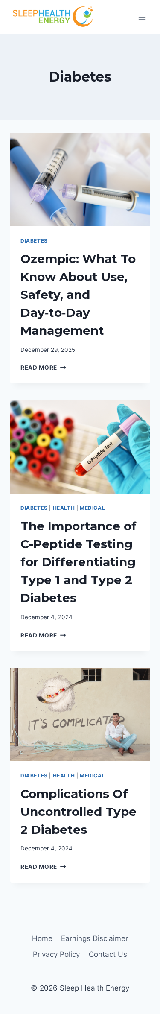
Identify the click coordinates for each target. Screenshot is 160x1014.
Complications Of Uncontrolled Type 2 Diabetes (78, 811)
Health (64, 508)
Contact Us (108, 954)
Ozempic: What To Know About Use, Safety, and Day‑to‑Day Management (78, 294)
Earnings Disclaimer (94, 938)
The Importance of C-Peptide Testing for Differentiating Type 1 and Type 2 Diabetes (78, 562)
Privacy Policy (56, 954)
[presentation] (80, 179)
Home (42, 938)
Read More (43, 367)
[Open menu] (142, 16)
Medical (92, 508)
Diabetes (34, 240)
